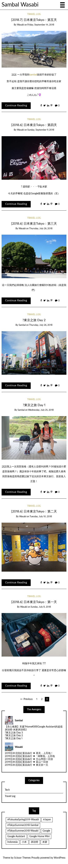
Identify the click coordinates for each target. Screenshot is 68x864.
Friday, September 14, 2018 (40, 25)
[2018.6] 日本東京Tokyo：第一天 (34, 602)
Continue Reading (16, 105)
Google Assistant (16, 836)
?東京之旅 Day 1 (34, 405)
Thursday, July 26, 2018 (40, 228)
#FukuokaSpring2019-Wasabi (23, 819)
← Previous (26, 699)
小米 (24, 842)
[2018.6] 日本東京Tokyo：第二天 (34, 511)
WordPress (59, 858)
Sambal (22, 325)
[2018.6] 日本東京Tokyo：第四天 (34, 125)
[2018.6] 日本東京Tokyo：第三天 (34, 223)
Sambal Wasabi (20, 5)
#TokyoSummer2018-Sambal (22, 825)
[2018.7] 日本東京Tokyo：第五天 (34, 19)
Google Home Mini (39, 836)
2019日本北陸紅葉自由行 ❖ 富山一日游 (26, 762)
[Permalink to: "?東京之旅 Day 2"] (34, 353)
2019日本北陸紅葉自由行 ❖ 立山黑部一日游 (29, 759)
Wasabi (20, 25)
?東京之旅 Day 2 (34, 320)
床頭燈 (34, 842)
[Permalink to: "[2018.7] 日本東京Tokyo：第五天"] (34, 49)
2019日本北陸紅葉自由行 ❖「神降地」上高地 (30, 756)
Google (46, 831)
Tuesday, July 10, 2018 (41, 516)
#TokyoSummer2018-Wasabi (22, 831)
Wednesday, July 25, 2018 (41, 410)
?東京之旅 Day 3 (14, 732)
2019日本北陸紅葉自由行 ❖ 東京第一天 (26, 765)
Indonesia (12, 842)
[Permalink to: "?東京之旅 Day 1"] (34, 438)
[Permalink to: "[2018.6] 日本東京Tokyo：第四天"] (34, 158)
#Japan (47, 819)
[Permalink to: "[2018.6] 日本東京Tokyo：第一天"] (34, 635)
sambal (33, 75)
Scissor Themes (22, 858)
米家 (44, 842)
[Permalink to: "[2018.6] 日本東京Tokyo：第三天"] (34, 256)
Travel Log (34, 14)
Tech (7, 790)
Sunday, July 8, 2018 (41, 607)
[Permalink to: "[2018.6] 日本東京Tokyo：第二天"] (34, 547)
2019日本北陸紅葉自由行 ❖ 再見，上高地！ (29, 753)
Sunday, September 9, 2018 (40, 130)
